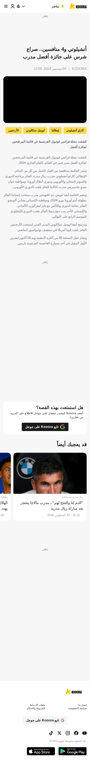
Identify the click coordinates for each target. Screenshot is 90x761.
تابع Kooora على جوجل (41, 427)
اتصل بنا (82, 704)
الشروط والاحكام (36, 708)
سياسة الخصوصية (77, 708)
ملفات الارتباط (37, 704)
